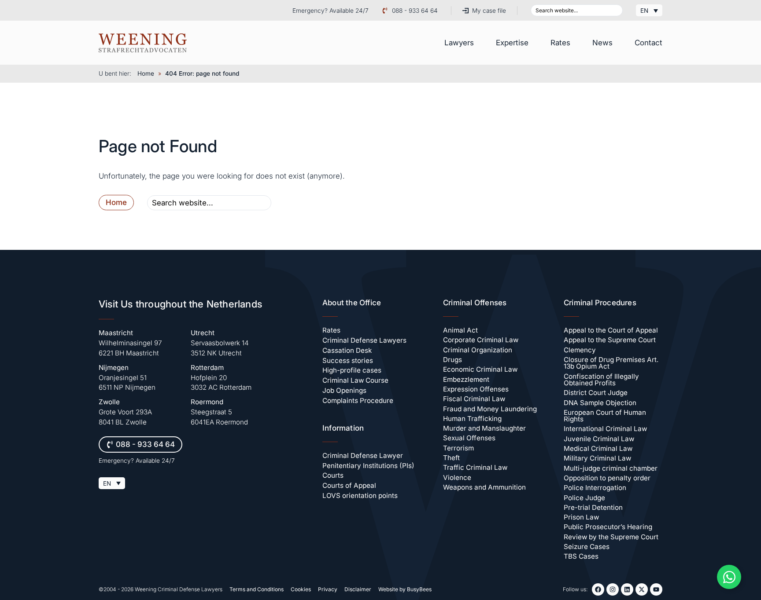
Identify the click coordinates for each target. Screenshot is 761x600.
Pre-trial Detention (593, 507)
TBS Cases (581, 556)
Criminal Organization (477, 350)
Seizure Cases (587, 546)
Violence (457, 477)
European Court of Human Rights (605, 415)
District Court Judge (596, 392)
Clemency (580, 350)
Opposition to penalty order (607, 478)
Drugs (452, 359)
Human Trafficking (472, 418)
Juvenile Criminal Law (599, 439)
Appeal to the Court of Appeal (611, 330)
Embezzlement (466, 379)
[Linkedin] (627, 589)
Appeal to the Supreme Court (610, 340)
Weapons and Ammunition (484, 487)
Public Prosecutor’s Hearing (608, 527)
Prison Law (581, 517)
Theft (451, 458)
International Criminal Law (605, 428)
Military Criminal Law (597, 458)
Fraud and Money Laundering (490, 409)
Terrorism (458, 448)
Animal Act (460, 330)
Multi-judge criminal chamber (611, 468)
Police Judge (584, 498)
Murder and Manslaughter (484, 428)
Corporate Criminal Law (480, 340)
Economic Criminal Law (480, 369)
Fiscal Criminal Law (474, 399)
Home (145, 73)
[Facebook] (598, 589)
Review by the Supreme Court (611, 537)
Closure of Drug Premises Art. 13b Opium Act (611, 362)
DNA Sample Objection (600, 403)
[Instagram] (612, 589)
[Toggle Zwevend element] (729, 577)
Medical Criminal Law (598, 448)
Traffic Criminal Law (475, 467)
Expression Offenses (476, 389)
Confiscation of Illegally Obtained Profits (601, 379)
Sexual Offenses (469, 438)
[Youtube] (656, 589)
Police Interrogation (595, 487)
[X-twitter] (641, 589)
